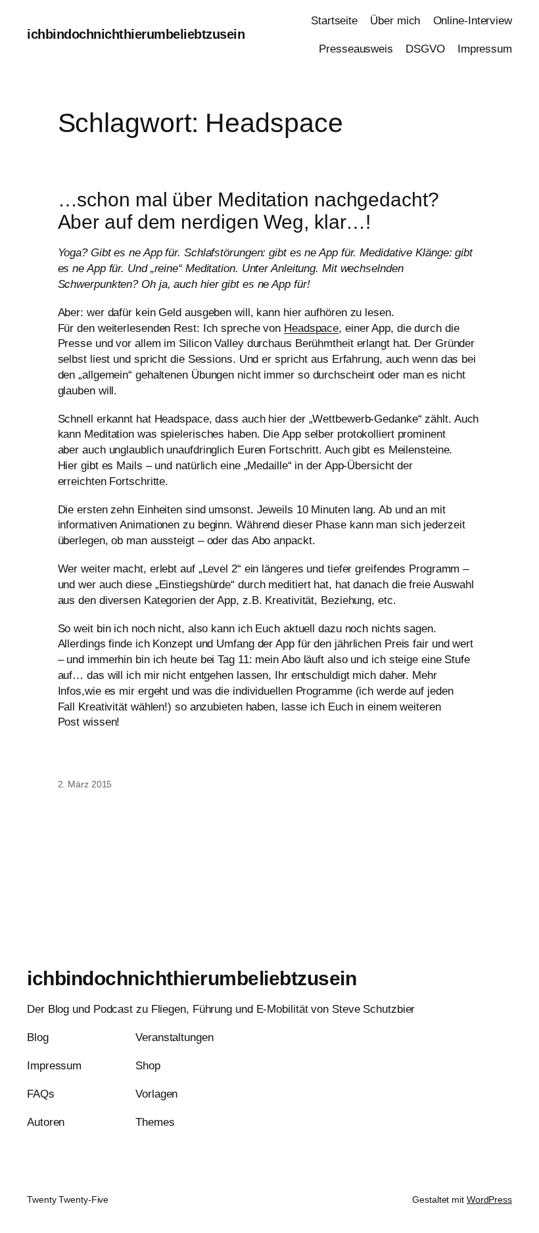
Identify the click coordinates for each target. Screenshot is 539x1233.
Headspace (311, 328)
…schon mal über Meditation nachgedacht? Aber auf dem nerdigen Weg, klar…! (248, 211)
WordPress (489, 1199)
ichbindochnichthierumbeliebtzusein (136, 34)
